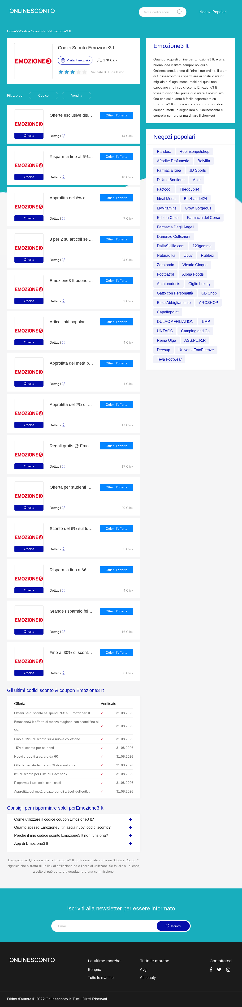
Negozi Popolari (213, 12)
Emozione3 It (61, 31)
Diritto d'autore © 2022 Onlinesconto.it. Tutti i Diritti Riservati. (57, 999)
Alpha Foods (193, 274)
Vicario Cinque (194, 265)
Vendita (76, 95)
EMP (206, 322)
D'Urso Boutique (171, 180)
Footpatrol (165, 274)
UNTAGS (165, 331)
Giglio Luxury (199, 284)
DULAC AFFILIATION (175, 322)
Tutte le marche (101, 978)
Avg (143, 970)
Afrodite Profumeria (173, 161)
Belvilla (204, 161)
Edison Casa (168, 218)
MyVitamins (167, 208)
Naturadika (166, 255)
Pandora (164, 151)
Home (11, 31)
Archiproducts (168, 284)
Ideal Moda (166, 199)
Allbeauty (148, 978)
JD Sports (197, 170)
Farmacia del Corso (203, 218)
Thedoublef (189, 189)
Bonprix (94, 970)
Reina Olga (166, 340)
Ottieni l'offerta (116, 115)
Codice (43, 95)
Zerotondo (165, 265)
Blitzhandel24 (195, 199)
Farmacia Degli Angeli (175, 227)
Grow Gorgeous (198, 208)
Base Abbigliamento (174, 303)
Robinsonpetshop (194, 151)
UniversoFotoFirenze (196, 350)
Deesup (163, 350)
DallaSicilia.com (170, 246)
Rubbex (207, 255)
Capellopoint (167, 312)
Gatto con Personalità (175, 293)
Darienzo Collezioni (173, 237)
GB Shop (209, 293)
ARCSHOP (208, 303)
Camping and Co (195, 331)
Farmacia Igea (169, 170)
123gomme (202, 246)
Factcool (164, 189)
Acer (197, 180)
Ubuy (188, 255)
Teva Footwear (169, 359)
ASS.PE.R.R (195, 340)
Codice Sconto (31, 31)
